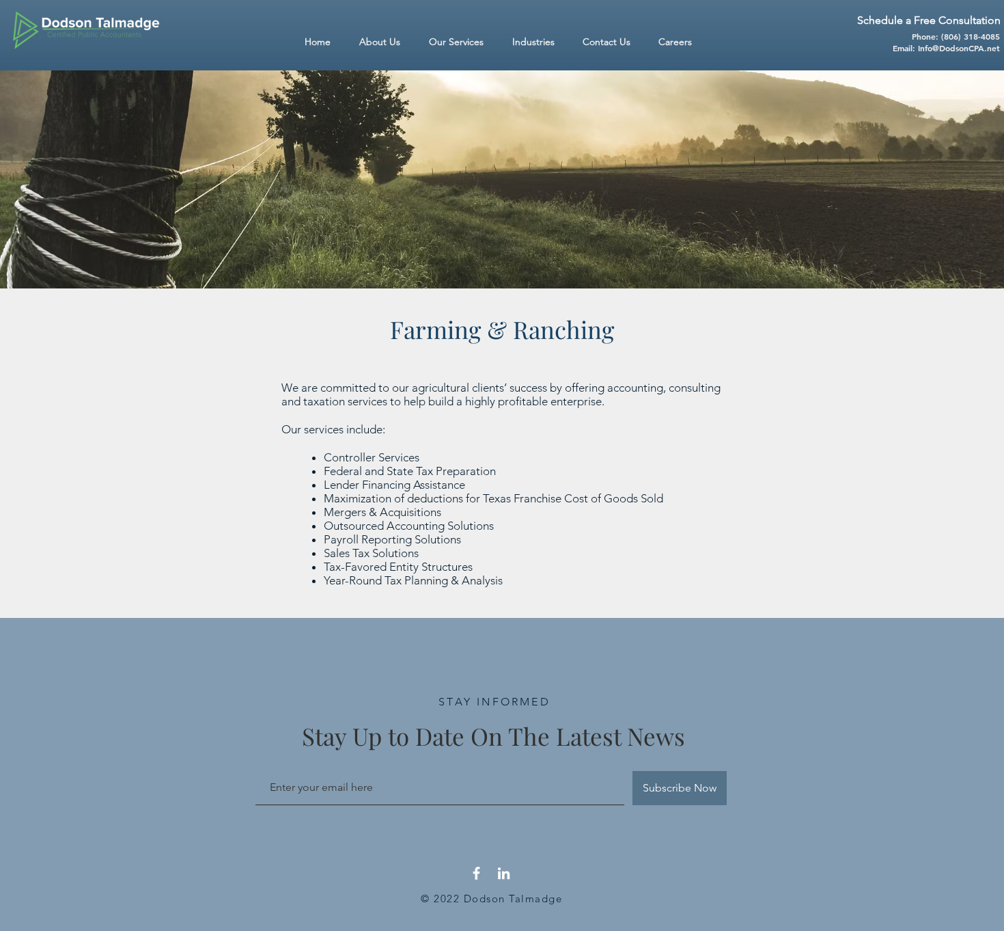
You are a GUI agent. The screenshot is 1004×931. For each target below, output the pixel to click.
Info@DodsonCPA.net (959, 47)
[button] (537, 42)
